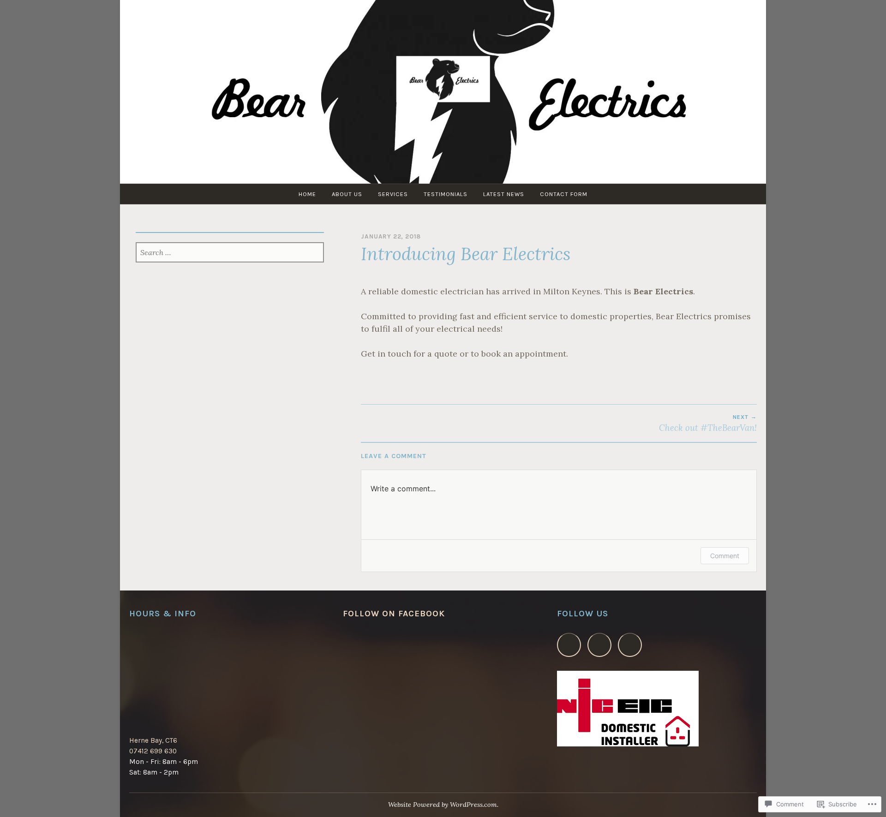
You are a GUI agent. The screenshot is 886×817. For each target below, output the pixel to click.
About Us (347, 194)
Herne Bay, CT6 (153, 740)
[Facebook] (569, 645)
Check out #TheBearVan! (708, 423)
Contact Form (563, 194)
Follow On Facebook (394, 613)
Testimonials (445, 194)
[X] (599, 645)
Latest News (503, 194)
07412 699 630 (153, 751)
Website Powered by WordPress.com (442, 804)
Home (307, 194)
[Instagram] (630, 645)
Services (393, 194)
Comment (724, 556)
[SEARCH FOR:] (230, 253)
